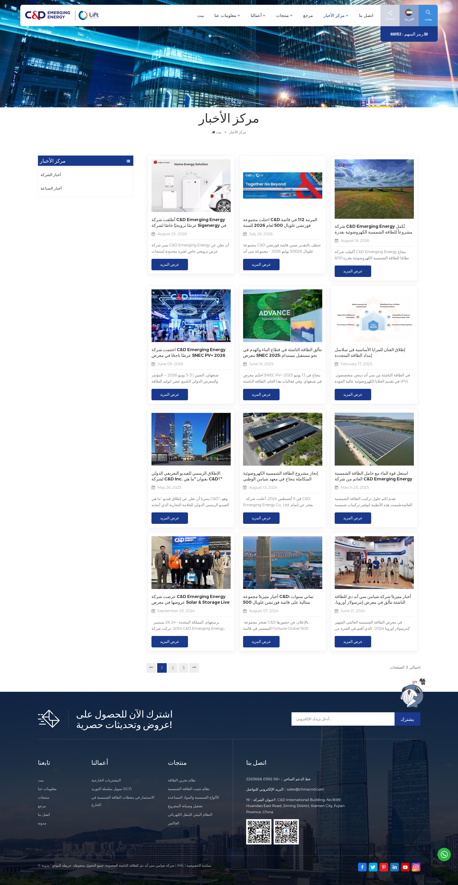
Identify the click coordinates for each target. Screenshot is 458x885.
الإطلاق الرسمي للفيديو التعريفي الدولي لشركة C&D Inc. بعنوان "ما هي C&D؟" (186, 476)
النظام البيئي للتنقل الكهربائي (190, 814)
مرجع (308, 15)
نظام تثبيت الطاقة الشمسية (188, 788)
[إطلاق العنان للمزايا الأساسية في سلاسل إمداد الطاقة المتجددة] (374, 340)
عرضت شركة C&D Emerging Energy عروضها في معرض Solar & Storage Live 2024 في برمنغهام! (190, 599)
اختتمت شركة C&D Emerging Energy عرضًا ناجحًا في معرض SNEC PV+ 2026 (188, 352)
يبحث (428, 19)
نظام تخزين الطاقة (182, 780)
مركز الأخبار (334, 15)
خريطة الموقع (62, 865)
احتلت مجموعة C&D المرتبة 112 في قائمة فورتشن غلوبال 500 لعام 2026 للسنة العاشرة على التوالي (280, 222)
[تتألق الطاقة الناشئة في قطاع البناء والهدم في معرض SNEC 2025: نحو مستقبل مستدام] (282, 340)
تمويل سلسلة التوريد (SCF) (111, 788)
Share (390, 19)
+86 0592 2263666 (263, 779)
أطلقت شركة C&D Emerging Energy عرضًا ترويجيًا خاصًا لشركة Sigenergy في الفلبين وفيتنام (188, 222)
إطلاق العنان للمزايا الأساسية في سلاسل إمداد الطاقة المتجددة (370, 352)
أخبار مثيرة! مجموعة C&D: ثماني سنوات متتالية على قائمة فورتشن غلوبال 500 (278, 599)
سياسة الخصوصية (199, 865)
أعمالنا (256, 15)
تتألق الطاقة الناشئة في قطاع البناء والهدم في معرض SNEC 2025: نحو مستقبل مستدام (282, 352)
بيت (200, 15)
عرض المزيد (169, 264)
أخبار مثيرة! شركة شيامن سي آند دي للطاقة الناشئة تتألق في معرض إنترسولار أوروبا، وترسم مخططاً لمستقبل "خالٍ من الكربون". (373, 599)
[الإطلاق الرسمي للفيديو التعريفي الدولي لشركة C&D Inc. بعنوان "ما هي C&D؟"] (191, 464)
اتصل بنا (366, 15)
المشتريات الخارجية (106, 780)
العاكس (173, 823)
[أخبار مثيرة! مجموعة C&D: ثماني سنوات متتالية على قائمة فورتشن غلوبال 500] (282, 587)
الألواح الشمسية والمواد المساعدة (193, 797)
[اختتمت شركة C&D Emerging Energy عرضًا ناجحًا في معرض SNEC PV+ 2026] (191, 340)
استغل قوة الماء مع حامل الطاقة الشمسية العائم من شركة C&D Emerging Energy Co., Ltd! (373, 476)
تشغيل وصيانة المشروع (185, 806)
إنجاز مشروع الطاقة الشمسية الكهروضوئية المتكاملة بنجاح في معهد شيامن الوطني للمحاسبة (280, 476)
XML (180, 865)
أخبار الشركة (51, 174)
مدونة (42, 823)
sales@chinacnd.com (305, 789)
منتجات (282, 15)
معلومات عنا (225, 15)
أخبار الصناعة (51, 188)
